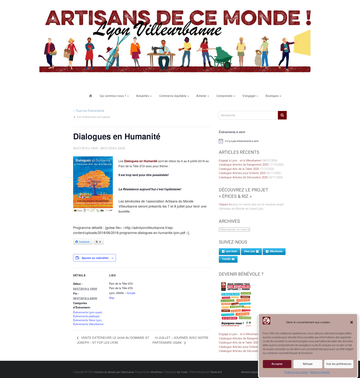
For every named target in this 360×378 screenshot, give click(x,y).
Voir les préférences (338, 364)
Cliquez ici (225, 204)
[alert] (253, 141)
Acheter (201, 96)
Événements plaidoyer (86, 316)
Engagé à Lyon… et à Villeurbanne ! (240, 160)
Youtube (226, 259)
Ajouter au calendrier (95, 258)
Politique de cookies (296, 372)
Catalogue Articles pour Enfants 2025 (242, 173)
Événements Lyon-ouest (87, 312)
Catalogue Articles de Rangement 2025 (243, 164)
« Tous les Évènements (88, 110)
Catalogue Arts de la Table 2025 (239, 169)
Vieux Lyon (249, 251)
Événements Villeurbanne (88, 324)
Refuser (308, 364)
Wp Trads (182, 372)
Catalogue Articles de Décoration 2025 (243, 177)
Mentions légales (320, 372)
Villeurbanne (276, 251)
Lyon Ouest (231, 251)
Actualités (142, 96)
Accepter (277, 364)
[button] (351, 322)
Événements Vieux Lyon (87, 320)
